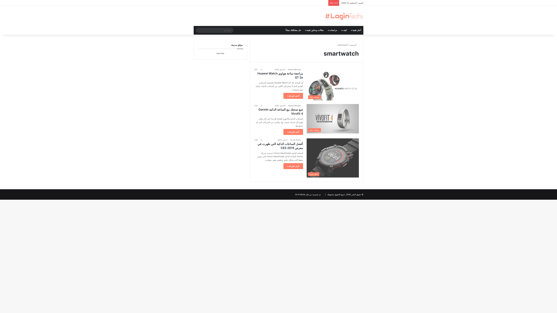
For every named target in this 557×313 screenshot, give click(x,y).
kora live (220, 53)
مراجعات (333, 30)
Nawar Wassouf (294, 69)
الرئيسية (353, 45)
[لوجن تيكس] (343, 16)
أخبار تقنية (357, 30)
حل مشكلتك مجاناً (293, 30)
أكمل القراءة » (293, 96)
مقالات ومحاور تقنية (315, 30)
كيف (345, 30)
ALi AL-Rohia (295, 140)
